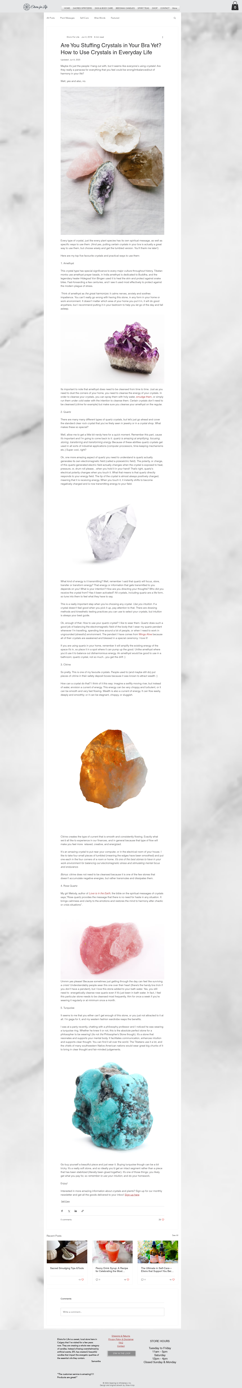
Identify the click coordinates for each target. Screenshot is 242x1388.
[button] (184, 1348)
